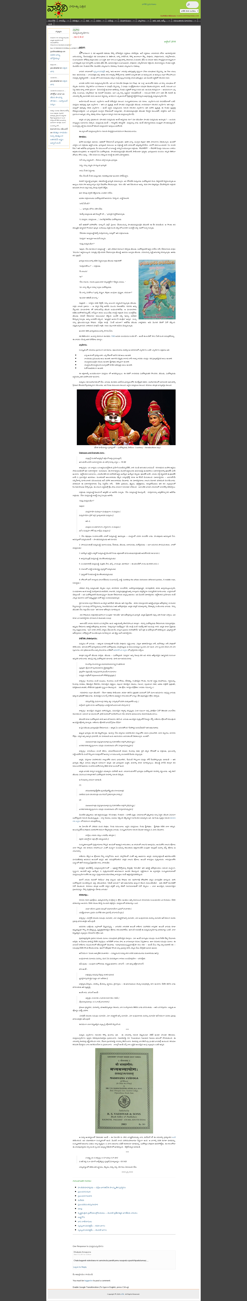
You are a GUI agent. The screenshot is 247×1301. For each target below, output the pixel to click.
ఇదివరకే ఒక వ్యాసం (120, 650)
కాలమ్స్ (61, 20)
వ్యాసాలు (140, 20)
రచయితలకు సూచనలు (182, 20)
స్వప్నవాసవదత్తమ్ (99, 71)
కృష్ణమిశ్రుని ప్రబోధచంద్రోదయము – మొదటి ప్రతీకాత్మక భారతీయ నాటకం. (108, 1213)
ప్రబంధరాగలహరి (85, 1196)
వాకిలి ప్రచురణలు (149, 4)
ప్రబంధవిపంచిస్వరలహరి (88, 1204)
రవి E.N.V (78, 37)
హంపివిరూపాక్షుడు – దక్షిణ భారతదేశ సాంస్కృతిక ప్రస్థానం (102, 1187)
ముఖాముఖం (124, 20)
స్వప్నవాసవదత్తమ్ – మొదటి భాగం (92, 1230)
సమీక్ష (109, 20)
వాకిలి (122, 1294)
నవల (97, 20)
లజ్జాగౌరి (81, 1217)
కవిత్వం (75, 20)
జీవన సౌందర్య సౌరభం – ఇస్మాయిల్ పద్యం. (59, 100)
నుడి (50, 24)
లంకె (174, 1137)
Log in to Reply (80, 1267)
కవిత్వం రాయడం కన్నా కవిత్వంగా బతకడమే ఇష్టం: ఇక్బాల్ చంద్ (58, 137)
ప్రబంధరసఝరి (84, 1191)
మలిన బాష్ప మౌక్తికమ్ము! (55, 56)
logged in (89, 1280)
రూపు (80, 1208)
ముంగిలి (51, 20)
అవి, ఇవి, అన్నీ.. (158, 20)
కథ (86, 20)
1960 (113, 336)
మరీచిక (81, 1200)
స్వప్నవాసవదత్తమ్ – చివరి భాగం (91, 1225)
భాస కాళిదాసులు (85, 1221)
